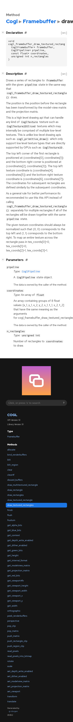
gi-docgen (13, 711)
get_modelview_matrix (18, 565)
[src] (64, 33)
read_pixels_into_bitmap (19, 656)
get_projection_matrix (18, 570)
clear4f (10, 474)
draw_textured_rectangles (20, 505)
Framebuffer (13, 436)
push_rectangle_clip (17, 641)
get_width (12, 605)
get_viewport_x (15, 595)
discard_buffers (14, 479)
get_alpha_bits (14, 525)
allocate (11, 449)
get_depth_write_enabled (20, 540)
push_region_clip (15, 646)
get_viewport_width (17, 590)
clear (9, 469)
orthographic (13, 610)
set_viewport (13, 691)
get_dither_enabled (17, 545)
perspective (13, 620)
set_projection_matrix (18, 686)
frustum (11, 520)
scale (9, 666)
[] (3, 32)
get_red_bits (13, 575)
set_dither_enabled (17, 676)
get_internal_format (17, 560)
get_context (13, 535)
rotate (10, 661)
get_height (13, 555)
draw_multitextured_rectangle (22, 484)
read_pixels (13, 651)
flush (9, 515)
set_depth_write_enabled (20, 671)
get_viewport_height (17, 585)
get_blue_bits (14, 530)
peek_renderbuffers (17, 615)
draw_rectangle (15, 489)
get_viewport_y (15, 600)
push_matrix (13, 636)
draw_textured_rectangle (20, 500)
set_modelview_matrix (18, 681)
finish (10, 510)
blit (9, 459)
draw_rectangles (15, 495)
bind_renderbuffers (17, 454)
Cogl (12, 415)
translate (11, 701)
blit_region (12, 464)
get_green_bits (14, 550)
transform (12, 696)
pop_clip (11, 625)
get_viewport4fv (15, 580)
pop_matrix (13, 630)
